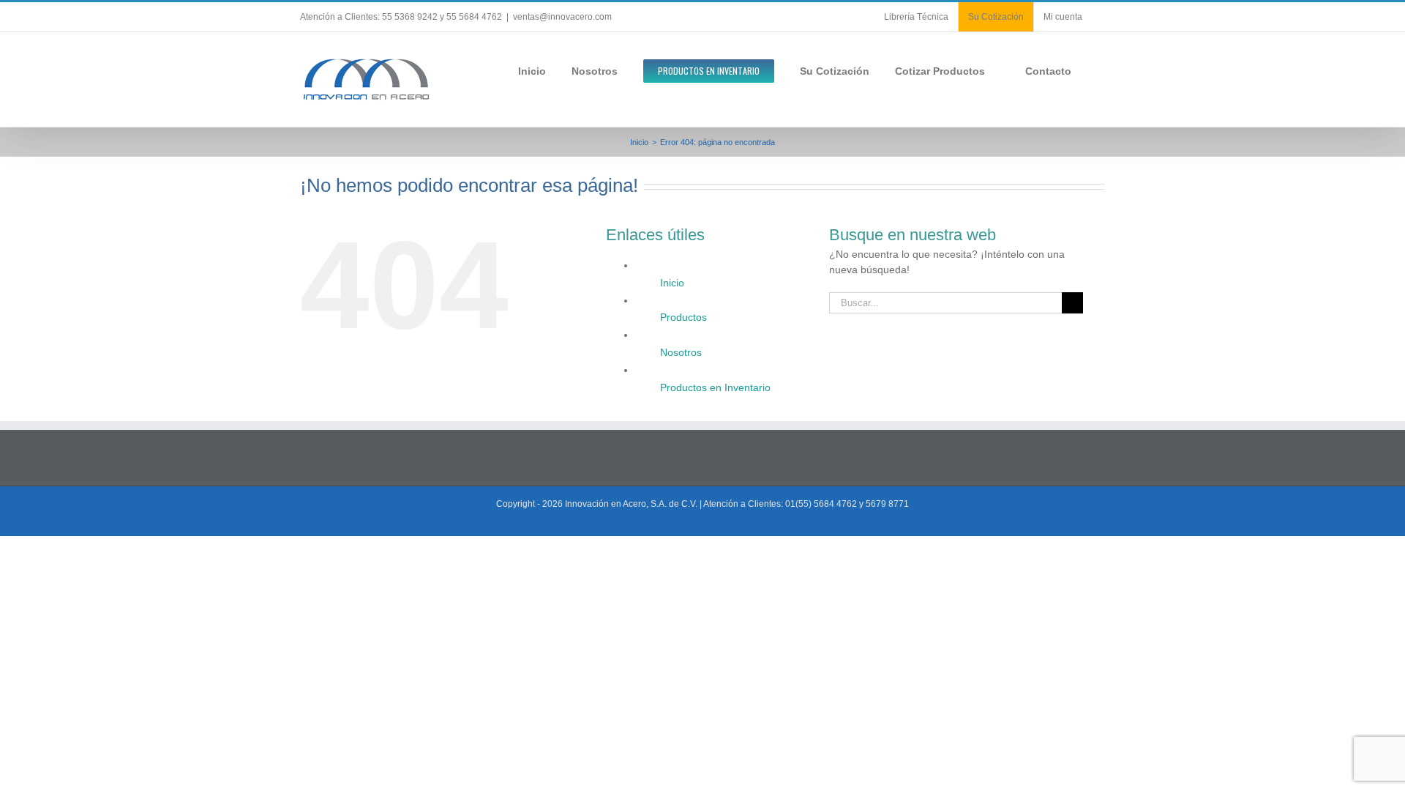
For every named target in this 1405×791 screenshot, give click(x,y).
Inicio (672, 283)
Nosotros (681, 352)
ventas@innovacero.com (562, 17)
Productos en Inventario (715, 387)
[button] (1101, 70)
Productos (683, 317)
